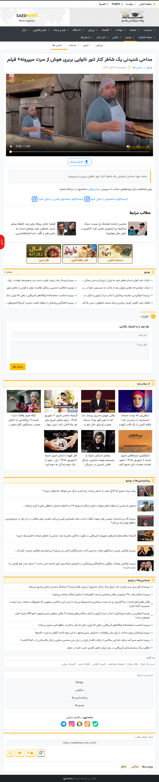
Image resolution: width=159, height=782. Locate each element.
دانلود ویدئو (77, 162)
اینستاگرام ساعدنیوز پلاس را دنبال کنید (60, 199)
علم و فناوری (40, 30)
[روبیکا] (79, 724)
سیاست (148, 30)
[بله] (95, 724)
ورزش (91, 30)
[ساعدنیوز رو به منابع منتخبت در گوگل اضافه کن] (41, 753)
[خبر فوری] (2, 242)
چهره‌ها (79, 682)
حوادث (119, 30)
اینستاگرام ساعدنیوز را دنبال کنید (109, 199)
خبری (86, 45)
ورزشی (99, 45)
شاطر (123, 766)
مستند (73, 45)
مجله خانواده (145, 37)
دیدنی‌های (94, 189)
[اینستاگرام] (72, 724)
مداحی (135, 766)
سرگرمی (79, 690)
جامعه (133, 30)
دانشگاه (77, 30)
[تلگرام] (63, 724)
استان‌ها (85, 37)
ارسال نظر (18, 367)
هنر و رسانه (59, 30)
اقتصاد (105, 30)
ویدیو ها (79, 705)
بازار (24, 30)
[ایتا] (87, 724)
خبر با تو (101, 37)
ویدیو (128, 37)
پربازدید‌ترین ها (79, 697)
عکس (115, 37)
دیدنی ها (58, 45)
